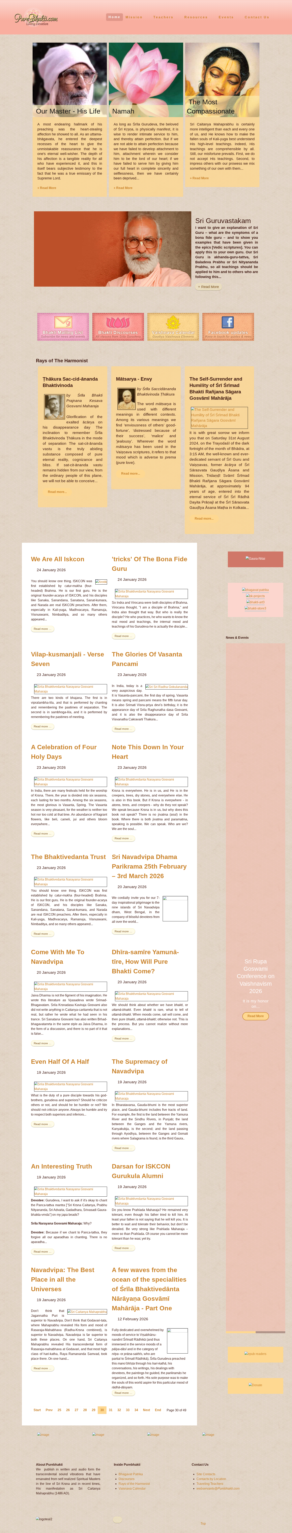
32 (119, 1410)
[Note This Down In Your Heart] (151, 781)
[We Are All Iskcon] (101, 582)
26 (68, 1410)
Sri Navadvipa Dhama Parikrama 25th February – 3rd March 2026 (149, 866)
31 (110, 1410)
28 (85, 1410)
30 (102, 1410)
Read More (256, 1016)
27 (76, 1410)
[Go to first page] (37, 1410)
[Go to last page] (158, 1410)
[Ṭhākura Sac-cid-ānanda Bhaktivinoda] (54, 407)
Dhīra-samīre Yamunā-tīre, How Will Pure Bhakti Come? (145, 961)
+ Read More (46, 188)
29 (93, 1410)
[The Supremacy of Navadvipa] (151, 1096)
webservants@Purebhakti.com (218, 1488)
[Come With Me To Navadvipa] (70, 986)
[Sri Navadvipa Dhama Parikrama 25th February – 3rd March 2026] (175, 908)
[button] (277, 988)
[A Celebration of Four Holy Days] (70, 781)
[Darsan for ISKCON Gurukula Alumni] (151, 1201)
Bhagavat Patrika (131, 1474)
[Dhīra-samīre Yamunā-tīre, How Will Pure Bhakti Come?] (151, 996)
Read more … (42, 628)
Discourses (126, 1479)
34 (136, 1410)
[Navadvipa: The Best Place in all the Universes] (87, 1311)
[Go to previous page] (49, 1410)
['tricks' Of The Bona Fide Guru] (151, 593)
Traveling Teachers (209, 1483)
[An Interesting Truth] (70, 1191)
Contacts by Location (211, 1479)
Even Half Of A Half (60, 1061)
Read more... (57, 492)
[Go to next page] (146, 1410)
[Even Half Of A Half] (70, 1086)
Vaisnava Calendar (132, 1488)
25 (59, 1410)
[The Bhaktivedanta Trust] (70, 881)
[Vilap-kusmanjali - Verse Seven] (70, 689)
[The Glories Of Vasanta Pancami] (167, 686)
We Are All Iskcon (57, 559)
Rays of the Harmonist (134, 1483)
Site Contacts (205, 1474)
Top (203, 1523)
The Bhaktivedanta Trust (68, 856)
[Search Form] (281, 17)
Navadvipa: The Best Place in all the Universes (62, 1279)
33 (128, 1410)
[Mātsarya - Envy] (126, 399)
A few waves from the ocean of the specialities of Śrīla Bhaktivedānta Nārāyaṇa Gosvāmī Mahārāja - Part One (149, 1289)
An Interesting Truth (61, 1166)
